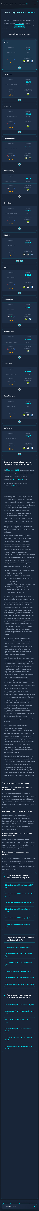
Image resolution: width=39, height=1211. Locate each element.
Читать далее (19, 26)
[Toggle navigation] (35, 3)
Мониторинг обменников (13, 4)
